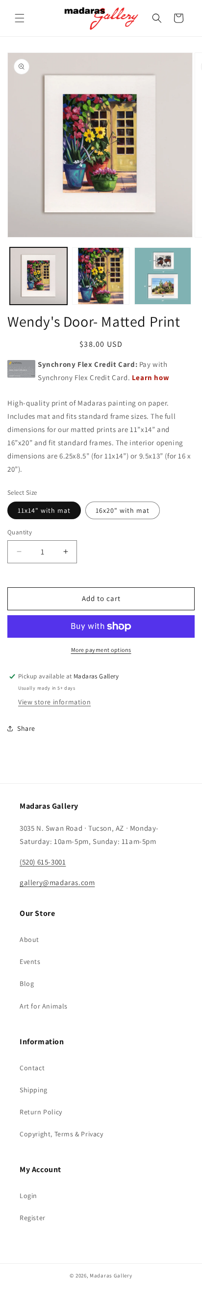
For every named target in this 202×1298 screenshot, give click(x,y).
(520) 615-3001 (43, 861)
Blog (27, 983)
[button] (19, 18)
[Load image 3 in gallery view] (163, 276)
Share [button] (26, 728)
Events (30, 961)
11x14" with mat (44, 510)
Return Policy (41, 1111)
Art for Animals (44, 1006)
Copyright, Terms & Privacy (61, 1134)
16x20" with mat (123, 510)
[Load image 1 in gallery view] (38, 276)
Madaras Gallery (111, 1275)
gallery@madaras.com (57, 882)
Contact (32, 1067)
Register (33, 1217)
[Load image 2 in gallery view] (100, 276)
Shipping (34, 1089)
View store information (54, 701)
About (29, 939)
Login (28, 1195)
